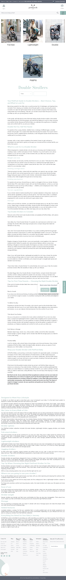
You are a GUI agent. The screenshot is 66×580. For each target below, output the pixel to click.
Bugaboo (32, 543)
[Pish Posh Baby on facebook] (1, 556)
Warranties (45, 572)
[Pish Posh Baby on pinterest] (9, 556)
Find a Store (3, 545)
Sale (17, 551)
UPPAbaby (32, 545)
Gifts (12, 551)
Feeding (13, 547)
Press (37, 547)
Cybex (31, 547)
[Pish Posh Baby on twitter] (4, 556)
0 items (62, 8)
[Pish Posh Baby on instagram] (7, 556)
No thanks (45, 289)
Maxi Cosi (32, 551)
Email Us (3, 543)
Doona (31, 549)
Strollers (12, 541)
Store (11, 1)
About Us (3, 1)
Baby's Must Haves (17, 543)
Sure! (53, 289)
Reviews (38, 545)
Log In (4, 8)
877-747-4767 (21, 1)
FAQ (37, 551)
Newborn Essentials (60, 1)
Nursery (12, 549)
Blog (7, 1)
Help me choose (64, 287)
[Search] (58, 13)
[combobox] (30, 13)
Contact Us (15, 1)
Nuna (31, 541)
